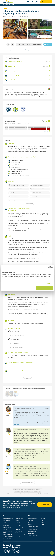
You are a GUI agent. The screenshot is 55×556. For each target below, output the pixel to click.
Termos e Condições (33, 529)
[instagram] (13, 551)
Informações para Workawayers (7, 524)
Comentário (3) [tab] (24, 50)
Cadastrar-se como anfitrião (7, 531)
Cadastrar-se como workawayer (7, 528)
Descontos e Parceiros (8, 538)
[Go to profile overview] (27, 394)
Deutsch (43, 520)
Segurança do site (27, 378)
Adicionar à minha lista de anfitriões (29, 44)
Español (43, 524)
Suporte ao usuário (32, 518)
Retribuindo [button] (5, 4)
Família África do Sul (42, 493)
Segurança (11, 4)
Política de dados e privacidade (32, 532)
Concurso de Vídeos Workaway (20, 528)
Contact (48, 44)
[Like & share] (12, 44)
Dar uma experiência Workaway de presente (8, 535)
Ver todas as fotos (45, 37)
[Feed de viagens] (32, 2)
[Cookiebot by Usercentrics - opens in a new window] (47, 267)
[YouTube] (9, 551)
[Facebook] (5, 551)
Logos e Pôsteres (19, 525)
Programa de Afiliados (20, 534)
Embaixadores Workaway (18, 532)
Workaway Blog (19, 518)
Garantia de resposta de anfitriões (33, 526)
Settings (48, 283)
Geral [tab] (5, 50)
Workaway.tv (18, 524)
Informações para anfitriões (7, 521)
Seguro (30, 524)
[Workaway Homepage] (8, 1)
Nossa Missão (18, 536)
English (43, 518)
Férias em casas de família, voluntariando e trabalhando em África (27, 491)
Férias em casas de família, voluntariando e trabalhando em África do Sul (27, 489)
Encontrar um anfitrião (8, 518)
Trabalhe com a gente (33, 535)
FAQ (29, 522)
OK (45, 288)
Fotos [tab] (11, 50)
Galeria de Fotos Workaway (19, 521)
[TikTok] (18, 551)
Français (43, 522)
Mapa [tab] (16, 50)
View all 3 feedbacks (27, 482)
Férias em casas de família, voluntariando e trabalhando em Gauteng (22, 493)
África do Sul (7, 16)
